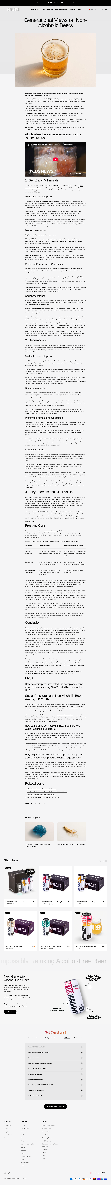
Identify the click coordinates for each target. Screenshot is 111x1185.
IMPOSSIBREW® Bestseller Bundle (16, 902)
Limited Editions (60, 9)
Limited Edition (8, 1135)
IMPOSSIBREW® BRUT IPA (14, 946)
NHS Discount (46, 1141)
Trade (22, 1159)
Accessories (7, 1138)
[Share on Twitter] (35, 803)
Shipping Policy (47, 1138)
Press (22, 1153)
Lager (43, 9)
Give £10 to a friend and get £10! (55, 2)
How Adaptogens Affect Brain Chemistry (71, 844)
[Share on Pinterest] (39, 803)
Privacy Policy (46, 1132)
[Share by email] (44, 803)
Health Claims (46, 1135)
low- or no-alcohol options (65, 715)
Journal (23, 1138)
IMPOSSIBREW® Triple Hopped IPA (51, 946)
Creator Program (26, 1156)
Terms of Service (47, 1128)
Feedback (45, 1149)
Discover (72, 9)
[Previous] (37, 2)
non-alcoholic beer (50, 531)
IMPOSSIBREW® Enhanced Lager (86, 902)
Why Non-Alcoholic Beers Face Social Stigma (41, 794)
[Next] (73, 2)
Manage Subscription (27, 1144)
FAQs (22, 1135)
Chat (79, 9)
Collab (23, 1165)
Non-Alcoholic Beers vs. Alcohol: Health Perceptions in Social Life (47, 792)
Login (43, 1158)
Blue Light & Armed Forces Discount (50, 1145)
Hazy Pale (50, 9)
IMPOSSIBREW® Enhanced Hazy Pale (52, 902)
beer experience (30, 121)
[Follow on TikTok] (9, 1173)
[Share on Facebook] (31, 803)
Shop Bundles (34, 9)
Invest (23, 1147)
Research (24, 1132)
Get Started (10, 1012)
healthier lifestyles (55, 551)
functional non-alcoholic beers (38, 613)
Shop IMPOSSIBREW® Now (55, 1106)
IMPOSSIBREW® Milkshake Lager (86, 946)
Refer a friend (25, 1141)
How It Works (25, 1128)
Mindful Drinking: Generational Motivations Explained (43, 797)
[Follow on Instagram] (5, 1173)
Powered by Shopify (23, 1179)
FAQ (43, 1155)
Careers (23, 1150)
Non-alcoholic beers (31, 93)
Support (44, 1152)
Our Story (24, 1125)
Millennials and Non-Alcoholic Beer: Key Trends (41, 789)
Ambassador (25, 1162)
